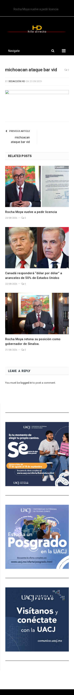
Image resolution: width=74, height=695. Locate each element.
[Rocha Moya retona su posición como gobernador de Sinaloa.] (37, 313)
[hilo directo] (37, 28)
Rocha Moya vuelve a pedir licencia (31, 212)
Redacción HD (17, 81)
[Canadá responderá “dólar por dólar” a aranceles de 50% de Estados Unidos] (37, 247)
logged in (26, 382)
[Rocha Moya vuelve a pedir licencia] (37, 186)
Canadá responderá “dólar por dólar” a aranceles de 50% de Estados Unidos (38, 9)
